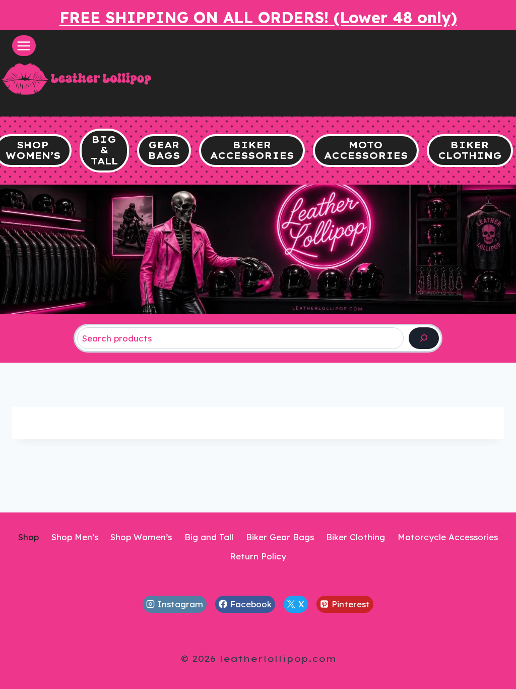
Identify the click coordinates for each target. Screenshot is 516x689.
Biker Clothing (355, 537)
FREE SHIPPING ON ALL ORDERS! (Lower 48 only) (258, 17)
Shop (28, 537)
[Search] (424, 338)
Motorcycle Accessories (448, 537)
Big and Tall (208, 537)
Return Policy (258, 556)
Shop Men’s (74, 537)
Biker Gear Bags (280, 537)
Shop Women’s (141, 537)
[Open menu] (24, 45)
